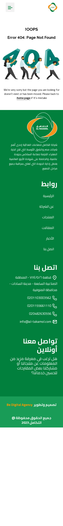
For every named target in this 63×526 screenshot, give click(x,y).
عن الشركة (46, 206)
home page (23, 97)
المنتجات (48, 217)
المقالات (48, 228)
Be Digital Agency (19, 405)
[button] (10, 7)
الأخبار (50, 238)
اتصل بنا (48, 249)
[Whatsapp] (42, 387)
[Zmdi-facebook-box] (29, 387)
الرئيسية (48, 196)
